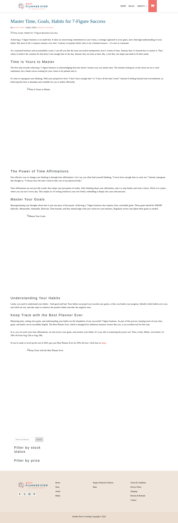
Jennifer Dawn (18, 27)
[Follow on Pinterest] (34, 494)
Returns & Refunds (137, 496)
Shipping (133, 491)
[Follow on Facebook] (20, 494)
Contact (133, 500)
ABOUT (141, 6)
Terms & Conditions (138, 483)
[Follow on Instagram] (29, 494)
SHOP (123, 6)
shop (103, 343)
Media (57, 496)
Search (39, 439)
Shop (57, 487)
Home (57, 483)
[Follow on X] (25, 494)
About (57, 491)
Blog (40, 27)
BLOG (132, 6)
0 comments (48, 27)
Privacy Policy (136, 487)
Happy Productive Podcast (103, 483)
